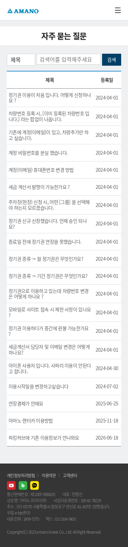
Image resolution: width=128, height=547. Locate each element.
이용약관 (49, 475)
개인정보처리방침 (21, 475)
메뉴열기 (118, 10)
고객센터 (70, 475)
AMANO (24, 10)
